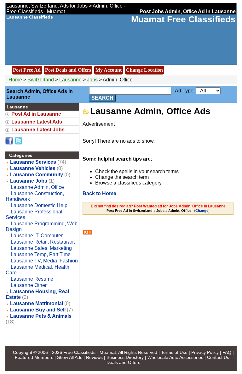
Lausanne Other (29, 285)
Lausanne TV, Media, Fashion (44, 260)
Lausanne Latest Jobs (38, 129)
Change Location (144, 70)
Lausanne (71, 79)
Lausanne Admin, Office (37, 187)
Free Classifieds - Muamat (89, 352)
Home (15, 79)
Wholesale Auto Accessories (175, 357)
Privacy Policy (205, 352)
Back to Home (99, 193)
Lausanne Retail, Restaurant (43, 242)
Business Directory (125, 357)
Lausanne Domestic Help (39, 205)
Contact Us (218, 357)
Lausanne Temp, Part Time (41, 254)
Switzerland (40, 79)
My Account (108, 70)
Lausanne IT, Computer (37, 235)
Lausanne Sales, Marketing (41, 248)
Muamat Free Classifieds (183, 19)
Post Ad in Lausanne (36, 114)
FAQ (226, 352)
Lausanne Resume (32, 279)
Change (201, 210)
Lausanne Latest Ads (36, 121)
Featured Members (34, 357)
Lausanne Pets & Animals (41, 316)
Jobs (92, 79)
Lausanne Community (36, 174)
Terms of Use (174, 352)
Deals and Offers (123, 362)
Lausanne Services (33, 162)
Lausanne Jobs (28, 181)
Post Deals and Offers (68, 70)
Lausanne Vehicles (32, 168)
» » (149, 210)
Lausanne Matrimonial (36, 303)
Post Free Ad (27, 70)
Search (102, 98)
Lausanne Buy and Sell (38, 309)
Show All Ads (69, 357)
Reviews (94, 357)
